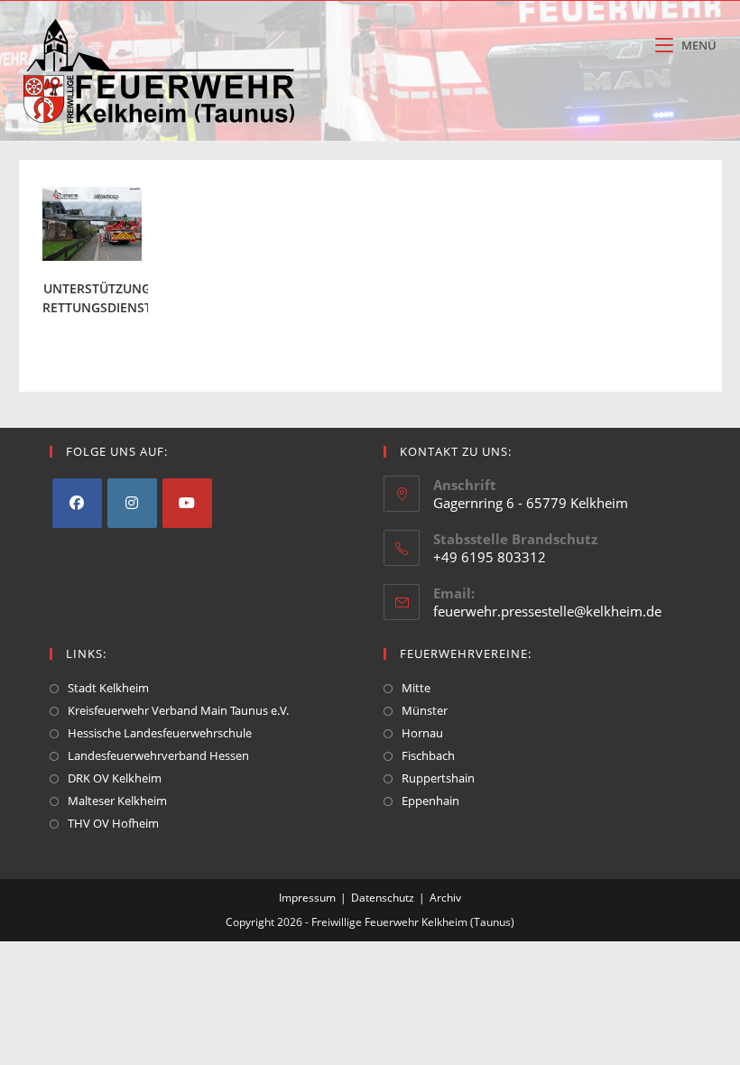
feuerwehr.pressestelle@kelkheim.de (547, 611)
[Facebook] (77, 503)
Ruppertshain (438, 778)
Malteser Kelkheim (117, 800)
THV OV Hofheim (113, 823)
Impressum (307, 897)
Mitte (416, 688)
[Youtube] (187, 503)
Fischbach (428, 755)
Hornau (422, 733)
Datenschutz (382, 897)
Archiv (445, 897)
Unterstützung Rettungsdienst (97, 298)
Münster (425, 710)
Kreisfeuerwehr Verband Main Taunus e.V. (178, 710)
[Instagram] (132, 503)
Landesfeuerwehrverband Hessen (158, 755)
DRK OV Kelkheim (115, 778)
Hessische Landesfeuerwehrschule (160, 733)
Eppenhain (430, 800)
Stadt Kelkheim (108, 688)
